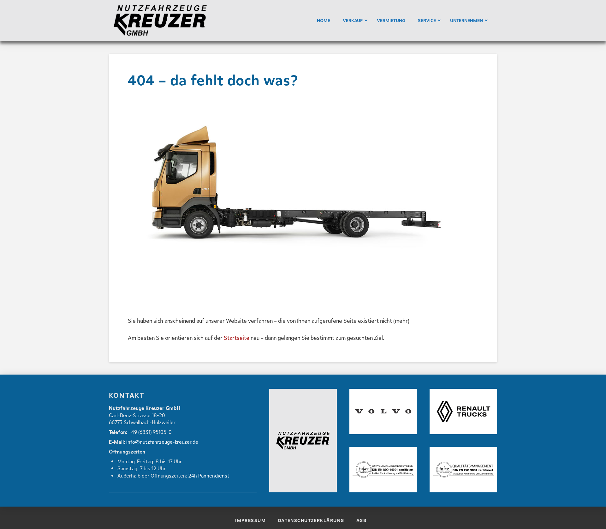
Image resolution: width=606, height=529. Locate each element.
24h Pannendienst (208, 475)
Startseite (236, 338)
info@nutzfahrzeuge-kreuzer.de (161, 441)
